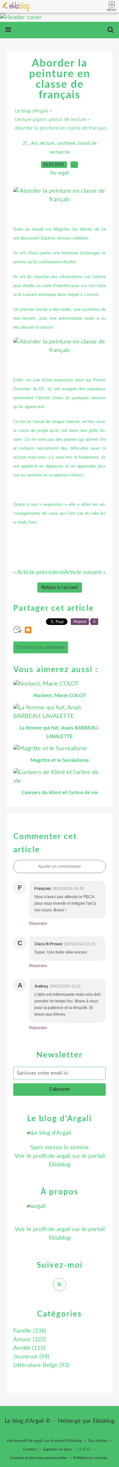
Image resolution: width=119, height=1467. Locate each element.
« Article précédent (38, 572)
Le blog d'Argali (31, 111)
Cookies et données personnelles (38, 1458)
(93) (41, 1365)
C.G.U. (85, 1449)
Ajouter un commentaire (59, 866)
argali (63, 1156)
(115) (29, 1348)
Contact (30, 1449)
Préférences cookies (90, 1458)
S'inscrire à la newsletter (41, 647)
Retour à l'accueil (59, 587)
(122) (29, 1340)
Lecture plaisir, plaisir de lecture (51, 119)
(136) (29, 1331)
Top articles (97, 1441)
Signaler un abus (58, 1449)
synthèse (66, 143)
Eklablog (103, 1421)
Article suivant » (85, 572)
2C (25, 143)
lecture (47, 143)
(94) (31, 1357)
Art (34, 143)
